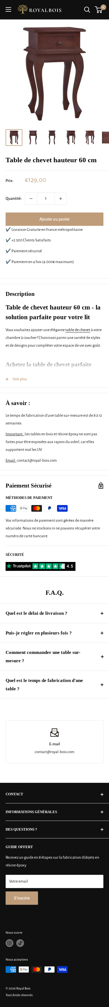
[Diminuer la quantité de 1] (31, 198)
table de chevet (77, 330)
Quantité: (14, 198)
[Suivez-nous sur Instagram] (9, 943)
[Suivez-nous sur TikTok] (20, 943)
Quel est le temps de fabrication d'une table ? (44, 684)
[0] (98, 9)
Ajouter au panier (54, 219)
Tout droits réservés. (20, 995)
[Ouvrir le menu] (8, 9)
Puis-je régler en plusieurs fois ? (39, 633)
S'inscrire (22, 898)
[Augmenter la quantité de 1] (61, 198)
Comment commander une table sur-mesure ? (43, 656)
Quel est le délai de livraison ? (36, 613)
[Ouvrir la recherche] (87, 10)
